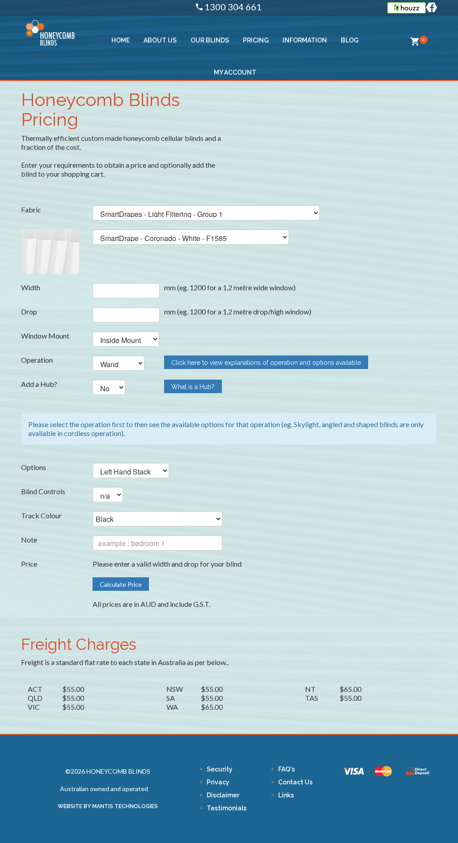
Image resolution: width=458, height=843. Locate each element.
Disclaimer (223, 795)
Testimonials (226, 808)
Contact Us (295, 782)
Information (305, 40)
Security (220, 769)
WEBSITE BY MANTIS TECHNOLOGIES (108, 806)
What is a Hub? (193, 386)
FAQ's (286, 769)
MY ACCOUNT (235, 72)
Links (286, 795)
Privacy (218, 782)
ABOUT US (160, 40)
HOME (120, 40)
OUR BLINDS (210, 40)
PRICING (256, 40)
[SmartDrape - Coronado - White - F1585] (50, 251)
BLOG (350, 40)
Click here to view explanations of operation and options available (266, 362)
